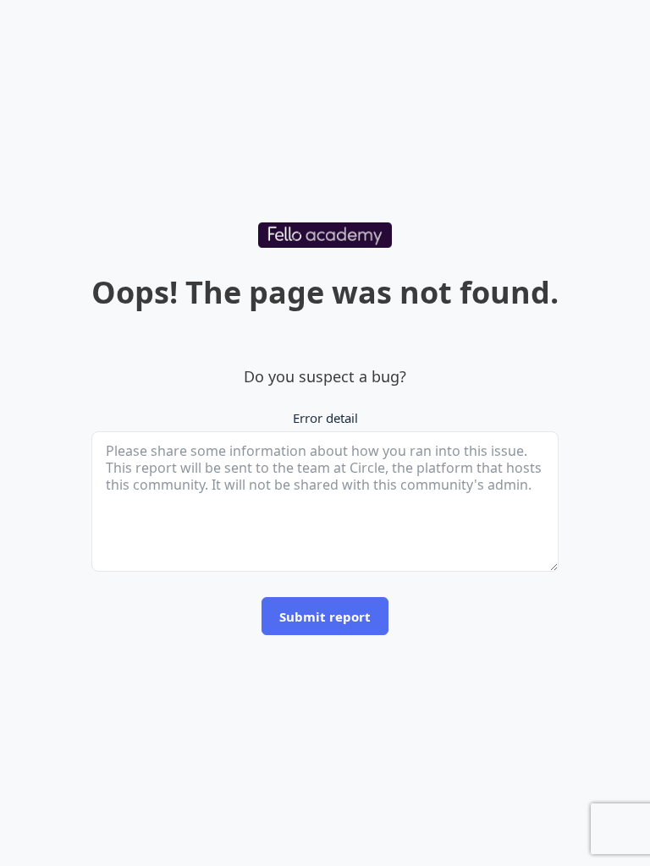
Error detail (325, 417)
